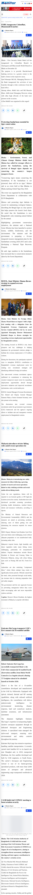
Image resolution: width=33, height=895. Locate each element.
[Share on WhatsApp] (18, 110)
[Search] (30, 14)
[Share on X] (8, 110)
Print (30, 35)
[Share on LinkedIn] (13, 110)
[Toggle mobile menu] (2, 14)
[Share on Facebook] (3, 110)
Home (2, 21)
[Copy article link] (24, 110)
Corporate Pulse (8, 21)
